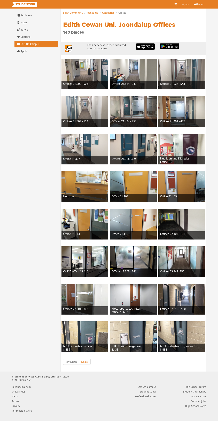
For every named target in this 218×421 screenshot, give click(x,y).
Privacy (16, 406)
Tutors (24, 29)
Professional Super (145, 396)
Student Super (148, 391)
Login (200, 4)
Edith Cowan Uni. (73, 12)
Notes (23, 22)
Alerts (15, 396)
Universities (18, 391)
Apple (23, 51)
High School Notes (195, 406)
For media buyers (22, 410)
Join (186, 4)
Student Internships (194, 391)
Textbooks (26, 15)
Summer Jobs (198, 401)
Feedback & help (21, 386)
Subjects (25, 36)
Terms (15, 401)
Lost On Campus (30, 44)
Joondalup (92, 12)
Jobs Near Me (198, 396)
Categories (108, 12)
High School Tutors (195, 386)
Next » (84, 361)
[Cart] (176, 4)
